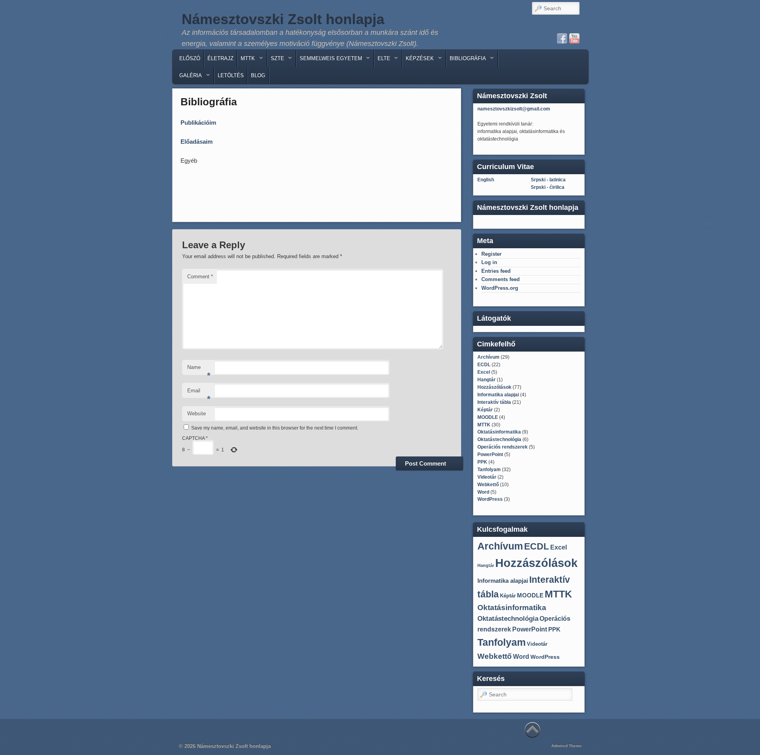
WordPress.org (499, 288)
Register (491, 254)
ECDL (483, 364)
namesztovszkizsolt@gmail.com (513, 109)
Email (199, 393)
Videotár (486, 477)
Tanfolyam (489, 469)
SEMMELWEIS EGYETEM (329, 60)
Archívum (488, 357)
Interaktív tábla (494, 402)
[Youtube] (574, 38)
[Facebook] (562, 38)
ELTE (382, 60)
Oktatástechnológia (499, 439)
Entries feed (496, 271)
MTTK (246, 60)
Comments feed (500, 279)
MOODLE (487, 417)
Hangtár (486, 379)
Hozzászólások (494, 387)
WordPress (490, 499)
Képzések (418, 60)
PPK (482, 462)
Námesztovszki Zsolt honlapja (283, 19)
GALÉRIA (189, 77)
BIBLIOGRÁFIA (466, 60)
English (485, 180)
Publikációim (198, 122)
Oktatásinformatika (499, 432)
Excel (483, 372)
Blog (258, 75)
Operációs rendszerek (502, 447)
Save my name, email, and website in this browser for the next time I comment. (274, 428)
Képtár (485, 410)
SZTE (276, 60)
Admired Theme (566, 746)
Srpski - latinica (548, 180)
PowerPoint (490, 454)
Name (199, 369)
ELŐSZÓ (189, 58)
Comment (200, 277)
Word (483, 492)
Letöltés (231, 75)
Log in (489, 262)
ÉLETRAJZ (220, 58)
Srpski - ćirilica (547, 187)
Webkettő (488, 484)
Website (196, 413)
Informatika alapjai (498, 394)
